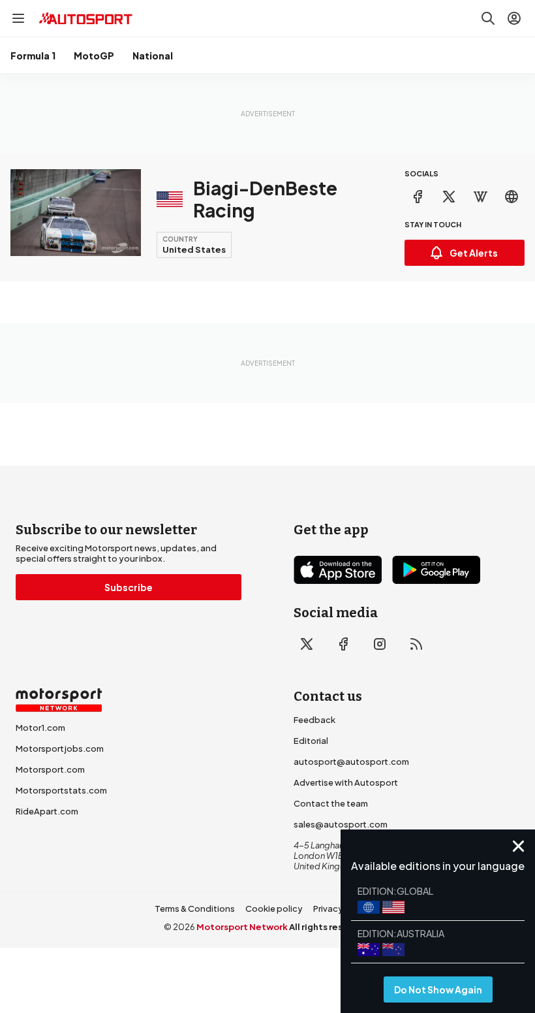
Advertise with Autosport (346, 782)
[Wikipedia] (480, 197)
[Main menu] (18, 18)
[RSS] (416, 644)
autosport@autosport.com (351, 761)
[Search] (488, 18)
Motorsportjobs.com (60, 748)
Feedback (314, 720)
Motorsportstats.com (61, 790)
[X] (449, 197)
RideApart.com (47, 811)
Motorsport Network (242, 927)
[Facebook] (418, 197)
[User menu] (514, 18)
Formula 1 (32, 55)
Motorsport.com (50, 769)
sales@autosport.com (341, 824)
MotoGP (94, 55)
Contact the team (331, 803)
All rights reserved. (330, 927)
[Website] (511, 197)
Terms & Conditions (195, 908)
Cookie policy (274, 908)
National (152, 55)
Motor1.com (40, 727)
